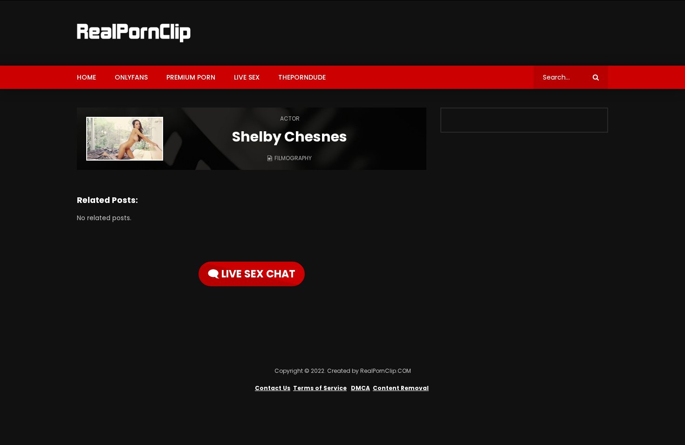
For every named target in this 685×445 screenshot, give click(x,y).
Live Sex (247, 77)
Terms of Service (320, 388)
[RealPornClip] (134, 33)
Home (86, 77)
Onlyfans (131, 77)
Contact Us (272, 388)
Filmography (293, 158)
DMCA (360, 388)
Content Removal (401, 388)
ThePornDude (302, 77)
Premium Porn (190, 77)
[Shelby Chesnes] (124, 139)
